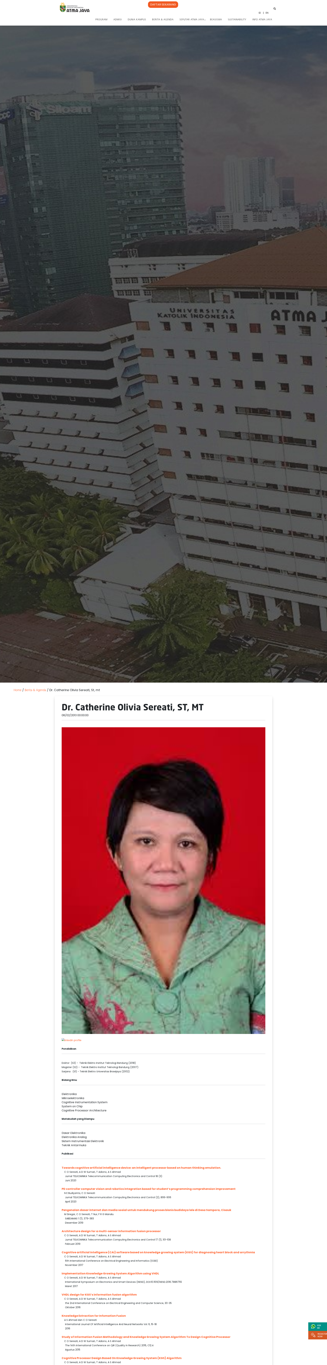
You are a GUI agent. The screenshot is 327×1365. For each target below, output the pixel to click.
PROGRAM (101, 19)
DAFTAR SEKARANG (163, 4)
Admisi (117, 19)
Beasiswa (216, 19)
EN (267, 12)
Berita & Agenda (163, 19)
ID (260, 12)
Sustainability (237, 19)
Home (17, 690)
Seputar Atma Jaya (192, 19)
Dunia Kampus (137, 19)
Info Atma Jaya (262, 19)
